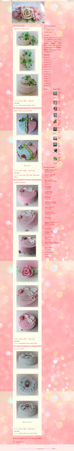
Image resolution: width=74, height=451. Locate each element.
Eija (46, 28)
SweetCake (21, 5)
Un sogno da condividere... (50, 213)
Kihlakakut (56, 41)
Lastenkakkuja (48, 187)
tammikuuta (46, 69)
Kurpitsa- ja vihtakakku (59, 122)
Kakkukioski (47, 254)
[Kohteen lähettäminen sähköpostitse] (14, 103)
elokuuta (46, 57)
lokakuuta (46, 85)
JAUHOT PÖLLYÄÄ (50, 174)
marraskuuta (47, 74)
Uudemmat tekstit (18, 438)
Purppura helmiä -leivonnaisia (52, 242)
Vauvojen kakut (29, 343)
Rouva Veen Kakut (49, 237)
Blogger (53, 448)
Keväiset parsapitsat (49, 171)
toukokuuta (46, 64)
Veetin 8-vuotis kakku (50, 224)
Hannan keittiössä (49, 247)
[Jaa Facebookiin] (17, 103)
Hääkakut (59, 39)
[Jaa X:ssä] (16, 103)
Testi (46, 248)
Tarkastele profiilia (48, 32)
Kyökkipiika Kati (49, 232)
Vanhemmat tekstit (36, 438)
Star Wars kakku (59, 145)
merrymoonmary (40, 448)
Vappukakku (47, 198)
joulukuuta (46, 71)
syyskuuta (46, 76)
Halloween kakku (48, 176)
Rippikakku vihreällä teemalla (21, 29)
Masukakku (59, 137)
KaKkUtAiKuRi (48, 191)
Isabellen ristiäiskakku (20, 182)
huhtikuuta (46, 67)
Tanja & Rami (48, 208)
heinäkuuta (46, 62)
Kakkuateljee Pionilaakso (50, 202)
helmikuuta (46, 60)
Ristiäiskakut (23, 343)
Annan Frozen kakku (19, 349)
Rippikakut (28, 105)
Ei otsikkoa (47, 233)
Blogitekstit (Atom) (20, 442)
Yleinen (33, 105)
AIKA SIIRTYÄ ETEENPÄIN (52, 243)
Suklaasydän (48, 196)
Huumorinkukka (48, 180)
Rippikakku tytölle (59, 115)
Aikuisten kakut (23, 433)
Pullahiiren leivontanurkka (51, 169)
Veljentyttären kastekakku (50, 203)
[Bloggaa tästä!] (15, 103)
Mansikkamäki (48, 186)
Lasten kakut (23, 175)
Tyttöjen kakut (36, 175)
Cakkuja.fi (47, 256)
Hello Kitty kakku (59, 109)
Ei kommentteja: (31, 170)
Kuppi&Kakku (48, 228)
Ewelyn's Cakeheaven (49, 207)
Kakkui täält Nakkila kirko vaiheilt (51, 223)
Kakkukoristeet (48, 41)
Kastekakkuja (48, 218)
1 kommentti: (31, 101)
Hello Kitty (51, 39)
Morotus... (47, 238)
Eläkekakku (59, 102)
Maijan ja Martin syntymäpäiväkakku (23, 110)
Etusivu (27, 438)
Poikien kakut (23, 105)
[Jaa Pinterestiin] (18, 103)
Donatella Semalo (49, 212)
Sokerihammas (48, 217)
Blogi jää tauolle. (48, 192)
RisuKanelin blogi (49, 252)
